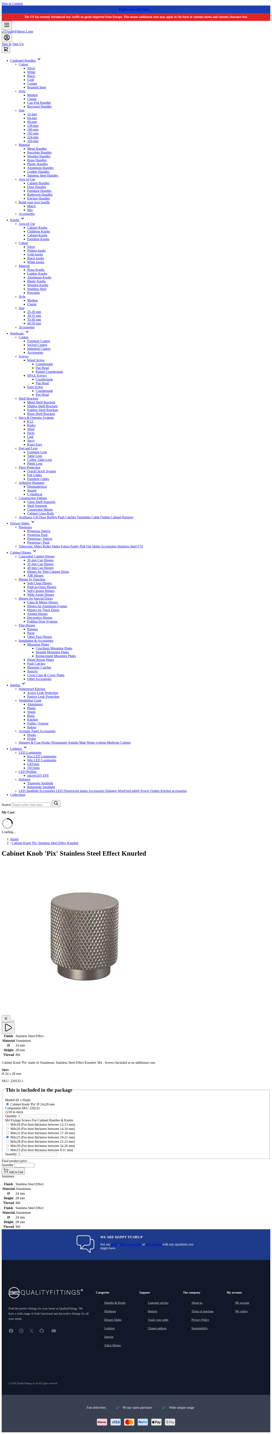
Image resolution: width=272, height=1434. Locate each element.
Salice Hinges (112, 1345)
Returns (152, 1311)
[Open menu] (7, 25)
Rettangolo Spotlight (41, 787)
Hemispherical (37, 486)
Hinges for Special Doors (36, 598)
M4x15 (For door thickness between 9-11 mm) (41, 1150)
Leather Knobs (37, 273)
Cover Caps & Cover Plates (45, 675)
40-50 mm (34, 323)
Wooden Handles (38, 156)
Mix (30, 210)
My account (242, 1302)
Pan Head (42, 368)
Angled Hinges (37, 614)
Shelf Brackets (28, 398)
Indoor (31, 727)
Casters (23, 337)
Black (31, 76)
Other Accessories (39, 679)
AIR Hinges (35, 575)
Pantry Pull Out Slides (85, 546)
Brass (31, 716)
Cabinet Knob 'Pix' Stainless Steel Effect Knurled (45, 843)
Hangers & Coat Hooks (35, 742)
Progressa (25, 527)
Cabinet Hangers (122, 517)
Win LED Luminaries (41, 760)
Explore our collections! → (136, 9)
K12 (30, 421)
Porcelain (33, 293)
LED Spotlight (29, 791)
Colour (23, 64)
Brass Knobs (35, 270)
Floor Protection (29, 467)
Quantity (11, 1116)
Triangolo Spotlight (40, 783)
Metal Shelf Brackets (41, 402)
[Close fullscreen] (6, 1018)
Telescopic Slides (31, 546)
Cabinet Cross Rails (40, 513)
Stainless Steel (36, 289)
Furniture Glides (38, 479)
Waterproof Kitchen (32, 689)
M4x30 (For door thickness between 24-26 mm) (42, 1146)
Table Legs (34, 456)
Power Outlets (150, 791)
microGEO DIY (38, 775)
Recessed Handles (39, 106)
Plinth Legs (34, 463)
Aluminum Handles (40, 168)
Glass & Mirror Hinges (42, 602)
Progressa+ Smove (39, 538)
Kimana (32, 629)
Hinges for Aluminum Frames (47, 606)
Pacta (30, 433)
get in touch (154, 1244)
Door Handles (36, 187)
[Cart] (6, 49)
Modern (32, 95)
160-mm (32, 129)
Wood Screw (36, 360)
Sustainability (199, 1328)
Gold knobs (35, 254)
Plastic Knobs (36, 281)
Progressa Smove (38, 531)
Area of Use (27, 179)
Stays (30, 440)
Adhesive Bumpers (31, 483)
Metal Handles (37, 148)
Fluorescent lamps (76, 791)
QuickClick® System (41, 471)
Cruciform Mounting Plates (54, 648)
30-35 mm (34, 315)
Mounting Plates (38, 644)
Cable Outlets (101, 517)
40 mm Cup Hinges (40, 568)
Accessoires (109, 546)
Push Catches (67, 517)
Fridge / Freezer (37, 723)
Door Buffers (48, 517)
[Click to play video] (8, 1028)
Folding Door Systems (42, 621)
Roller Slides (52, 546)
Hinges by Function (32, 579)
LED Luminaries (30, 752)
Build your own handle (34, 202)
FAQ (114, 1244)
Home (14, 839)
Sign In (6, 44)
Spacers (32, 671)
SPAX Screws (37, 375)
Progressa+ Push (38, 542)
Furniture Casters (38, 341)
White (31, 72)
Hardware (110, 1311)
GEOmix (33, 764)
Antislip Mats (77, 742)
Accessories (27, 214)
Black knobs (35, 258)
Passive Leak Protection (43, 696)
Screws (23, 356)
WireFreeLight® (129, 791)
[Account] (7, 37)
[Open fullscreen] (12, 1021)
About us (196, 1302)
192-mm (32, 133)
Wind (30, 429)
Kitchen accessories (173, 791)
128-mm (32, 125)
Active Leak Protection (42, 693)
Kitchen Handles (38, 198)
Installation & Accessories (36, 640)
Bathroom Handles (39, 194)
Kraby (31, 425)
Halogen (24, 779)
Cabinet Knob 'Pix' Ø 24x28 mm (30, 1108)
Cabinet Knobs (37, 227)
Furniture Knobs (38, 239)
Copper (32, 83)
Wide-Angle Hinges (40, 594)
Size (21, 110)
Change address (157, 1328)
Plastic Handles (37, 164)
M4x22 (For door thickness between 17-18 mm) (42, 1133)
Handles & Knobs (115, 1302)
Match (31, 206)
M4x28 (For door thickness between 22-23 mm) (42, 1141)
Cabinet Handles (38, 183)
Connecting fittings (40, 509)
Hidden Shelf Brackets (42, 406)
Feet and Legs (28, 448)
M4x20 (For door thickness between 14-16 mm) (42, 1129)
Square (32, 490)
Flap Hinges (27, 625)
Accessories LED (51, 791)
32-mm (32, 114)
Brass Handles (37, 160)
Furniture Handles (39, 191)
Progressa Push (37, 535)
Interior (108, 1336)
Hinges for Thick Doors (43, 610)
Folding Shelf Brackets (42, 410)
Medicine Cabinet (119, 742)
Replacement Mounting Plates (56, 656)
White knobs (35, 262)
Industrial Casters (38, 348)
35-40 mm (34, 319)
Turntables (84, 517)
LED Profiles (28, 771)
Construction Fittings (33, 498)
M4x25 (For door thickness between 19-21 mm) (42, 1137)
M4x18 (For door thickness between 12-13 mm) (42, 1124)
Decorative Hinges (39, 617)
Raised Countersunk (49, 371)
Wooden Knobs (37, 285)
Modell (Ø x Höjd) (17, 1100)
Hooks (31, 735)
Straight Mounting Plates (52, 652)
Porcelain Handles (39, 152)
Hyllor (31, 739)
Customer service (158, 1302)
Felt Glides (34, 475)
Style (22, 91)
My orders (241, 1311)
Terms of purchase (202, 1311)
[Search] (56, 803)
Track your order (158, 1319)
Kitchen (32, 719)
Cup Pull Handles (39, 102)
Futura (65, 546)
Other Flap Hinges (39, 637)
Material (24, 145)
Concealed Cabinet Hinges (37, 556)
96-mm (32, 122)
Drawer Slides (112, 1319)
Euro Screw (35, 387)
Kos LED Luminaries (41, 756)
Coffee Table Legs (39, 460)
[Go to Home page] (17, 31)
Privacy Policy (200, 1319)
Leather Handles (38, 171)
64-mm (32, 118)
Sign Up (18, 44)
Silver (31, 68)
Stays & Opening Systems (36, 417)
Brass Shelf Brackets (41, 414)
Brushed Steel (36, 87)
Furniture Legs (37, 452)
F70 (140, 546)
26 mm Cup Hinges (40, 560)
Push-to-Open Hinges (41, 587)
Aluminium (34, 704)
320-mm (32, 141)
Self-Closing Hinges (40, 591)
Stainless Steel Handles (42, 175)
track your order (130, 1244)
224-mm (32, 137)
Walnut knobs (36, 250)
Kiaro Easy (34, 444)
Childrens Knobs (38, 231)
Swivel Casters (37, 345)
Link (30, 437)
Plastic (31, 708)
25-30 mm (34, 312)
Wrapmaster (59, 742)
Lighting (109, 1328)
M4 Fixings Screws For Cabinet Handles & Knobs (39, 1120)
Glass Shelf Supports (41, 502)
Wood (31, 712)
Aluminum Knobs (39, 277)
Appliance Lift (29, 517)
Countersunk (44, 364)
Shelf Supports (37, 506)
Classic (32, 99)
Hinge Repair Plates (40, 660)
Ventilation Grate (30, 700)
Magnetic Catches (39, 667)
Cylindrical (34, 494)
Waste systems (97, 742)
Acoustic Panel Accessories (37, 731)
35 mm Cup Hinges (40, 564)
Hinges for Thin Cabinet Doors (48, 571)
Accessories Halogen (103, 791)
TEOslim (33, 768)
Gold (30, 79)
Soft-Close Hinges (39, 583)
